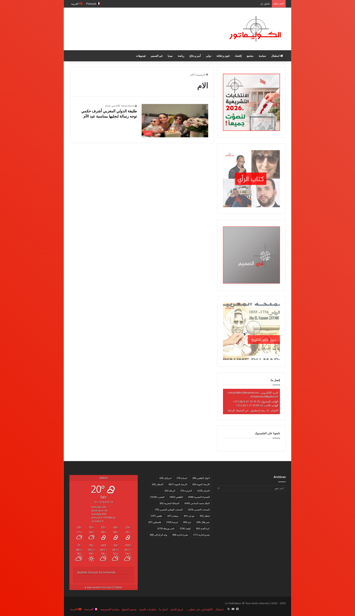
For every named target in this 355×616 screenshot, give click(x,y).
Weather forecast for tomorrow (96, 572)
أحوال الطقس (201, 478)
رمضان (173, 515)
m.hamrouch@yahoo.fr (264, 396)
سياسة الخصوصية (109, 609)
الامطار (157, 484)
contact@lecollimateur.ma (243, 392)
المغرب (157, 497)
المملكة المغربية (169, 503)
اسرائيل (165, 478)
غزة (187, 522)
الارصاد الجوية (177, 484)
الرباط (170, 490)
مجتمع (250, 55)
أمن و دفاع (195, 55)
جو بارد (189, 515)
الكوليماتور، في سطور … (199, 609)
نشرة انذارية (180, 534)
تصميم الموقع (129, 609)
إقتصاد (238, 55)
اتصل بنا (163, 609)
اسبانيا (182, 478)
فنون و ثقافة (223, 55)
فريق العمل (176, 609)
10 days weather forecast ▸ (103, 587)
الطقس (176, 497)
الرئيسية (201, 74)
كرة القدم (203, 528)
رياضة (181, 55)
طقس (156, 515)
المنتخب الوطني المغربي (169, 509)
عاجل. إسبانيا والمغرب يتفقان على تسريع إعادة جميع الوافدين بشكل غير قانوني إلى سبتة (222, 3)
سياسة (262, 55)
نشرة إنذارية (201, 534)
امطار (205, 515)
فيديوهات (141, 55)
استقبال (275, 55)
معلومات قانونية (147, 609)
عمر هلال (203, 522)
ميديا (170, 55)
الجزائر (203, 490)
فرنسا (172, 522)
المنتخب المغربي (199, 509)
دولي (208, 55)
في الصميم (157, 55)
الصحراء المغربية (199, 497)
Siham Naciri (127, 106)
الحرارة (186, 490)
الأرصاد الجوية (201, 484)
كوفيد (185, 528)
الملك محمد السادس (197, 503)
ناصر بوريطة (166, 528)
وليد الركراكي (158, 534)
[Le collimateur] (255, 29)
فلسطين (154, 522)
